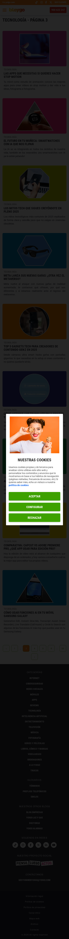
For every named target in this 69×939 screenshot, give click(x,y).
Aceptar (34, 496)
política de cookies (19, 485)
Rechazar (34, 517)
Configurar (34, 507)
